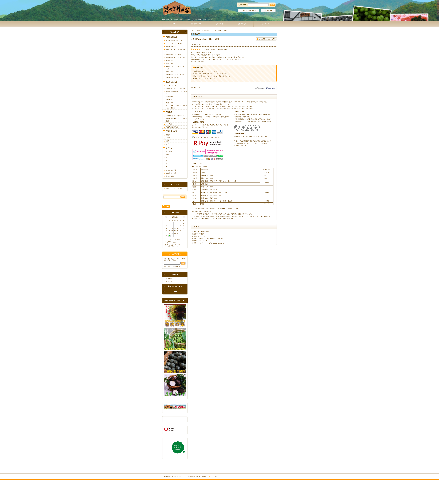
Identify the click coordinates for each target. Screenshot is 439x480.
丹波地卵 (169, 99)
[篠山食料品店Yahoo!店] (175, 409)
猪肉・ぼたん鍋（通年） (174, 54)
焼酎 (167, 141)
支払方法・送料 (196, 24)
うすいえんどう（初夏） (174, 43)
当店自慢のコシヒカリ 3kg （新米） (206, 39)
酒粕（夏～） (170, 63)
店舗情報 (175, 274)
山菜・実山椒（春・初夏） (175, 40)
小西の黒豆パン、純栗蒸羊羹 (176, 88)
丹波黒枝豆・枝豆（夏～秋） (176, 75)
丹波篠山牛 (169, 60)
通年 (167, 154)
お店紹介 (169, 282)
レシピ (175, 291)
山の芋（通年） (171, 46)
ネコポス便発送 (171, 170)
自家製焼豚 (169, 97)
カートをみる (268, 10)
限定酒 (168, 135)
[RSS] (166, 206)
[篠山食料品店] (176, 15)
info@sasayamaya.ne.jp (216, 243)
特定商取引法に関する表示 (197, 476)
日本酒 (168, 138)
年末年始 (169, 152)
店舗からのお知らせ (175, 286)
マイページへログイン (248, 10)
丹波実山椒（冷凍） (172, 77)
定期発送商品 (170, 176)
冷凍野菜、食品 (171, 173)
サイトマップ (264, 24)
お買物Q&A (170, 278)
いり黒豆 (169, 124)
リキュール (169, 144)
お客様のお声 (242, 24)
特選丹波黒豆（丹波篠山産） (176, 116)
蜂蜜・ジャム (170, 103)
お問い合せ (219, 24)
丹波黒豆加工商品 (172, 127)
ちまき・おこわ (171, 85)
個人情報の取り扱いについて (174, 476)
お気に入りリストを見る (174, 188)
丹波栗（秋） (170, 72)
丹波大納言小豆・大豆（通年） (176, 57)
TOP (173, 24)
